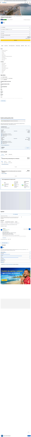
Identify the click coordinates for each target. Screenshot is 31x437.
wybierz (16, 166)
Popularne (2, 154)
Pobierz (29, 435)
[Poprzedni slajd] (1, 45)
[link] (4, 2)
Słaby (3, 22)
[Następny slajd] (29, 45)
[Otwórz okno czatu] (28, 432)
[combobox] (2, 223)
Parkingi (6, 154)
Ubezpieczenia (10, 154)
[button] (15, 29)
